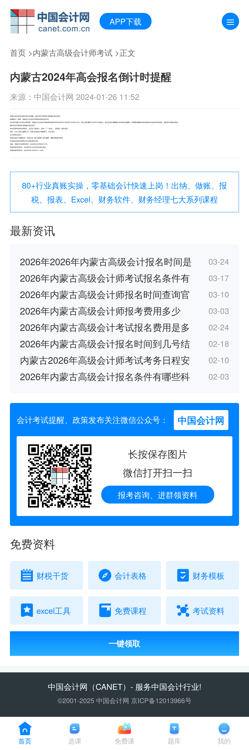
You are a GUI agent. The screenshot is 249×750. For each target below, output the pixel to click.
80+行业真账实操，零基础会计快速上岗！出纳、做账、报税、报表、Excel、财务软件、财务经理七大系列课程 (124, 192)
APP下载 (126, 21)
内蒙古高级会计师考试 (73, 52)
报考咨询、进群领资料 (158, 494)
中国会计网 (68, 686)
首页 (18, 52)
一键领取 (124, 643)
